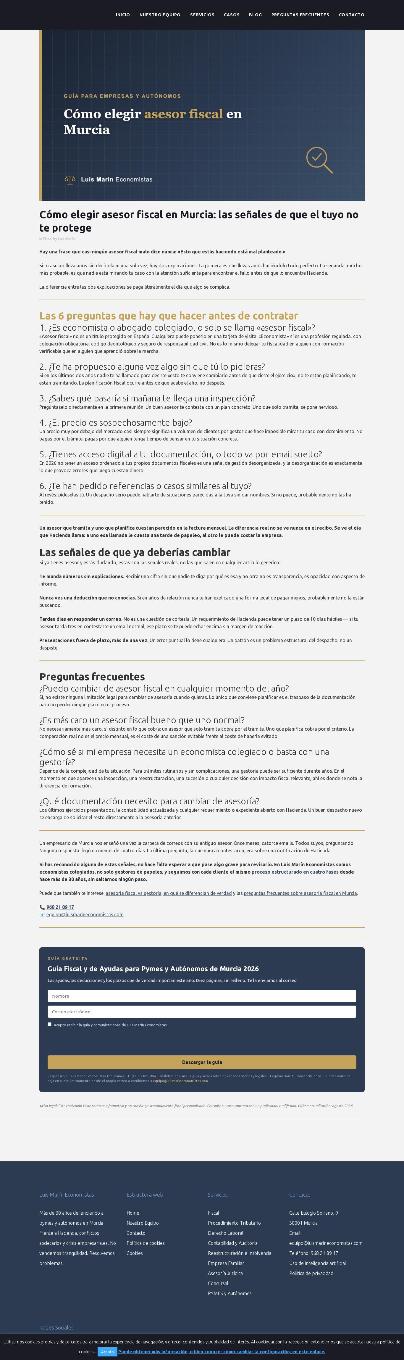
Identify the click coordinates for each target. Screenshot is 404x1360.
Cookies (135, 1253)
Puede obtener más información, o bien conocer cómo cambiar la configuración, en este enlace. (221, 1351)
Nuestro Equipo (143, 1223)
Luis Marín (66, 239)
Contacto (136, 1233)
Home (133, 1213)
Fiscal (47, 239)
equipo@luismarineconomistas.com (85, 914)
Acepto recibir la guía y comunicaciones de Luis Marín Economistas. (111, 1025)
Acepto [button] (107, 1352)
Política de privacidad (311, 1273)
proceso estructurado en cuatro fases (295, 871)
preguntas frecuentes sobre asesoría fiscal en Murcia (300, 893)
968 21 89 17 (60, 907)
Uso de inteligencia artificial (317, 1263)
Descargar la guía (202, 1062)
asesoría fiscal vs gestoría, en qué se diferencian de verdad (169, 893)
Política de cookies (146, 1243)
